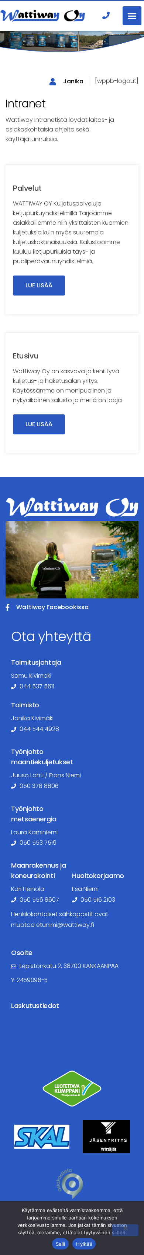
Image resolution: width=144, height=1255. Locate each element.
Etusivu (25, 356)
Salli (60, 1244)
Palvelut (27, 188)
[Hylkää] (125, 1230)
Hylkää (84, 1244)
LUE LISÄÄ (38, 285)
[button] (132, 15)
